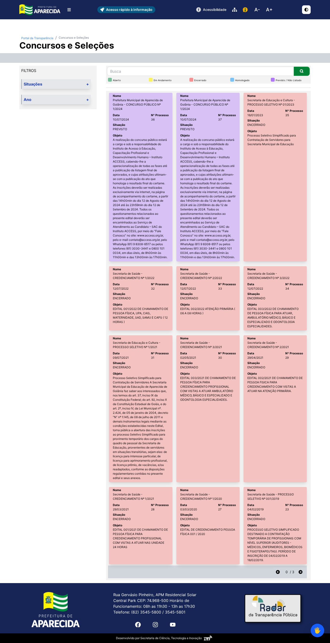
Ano (56, 99)
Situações (56, 84)
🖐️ (317, 630)
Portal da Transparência (37, 38)
